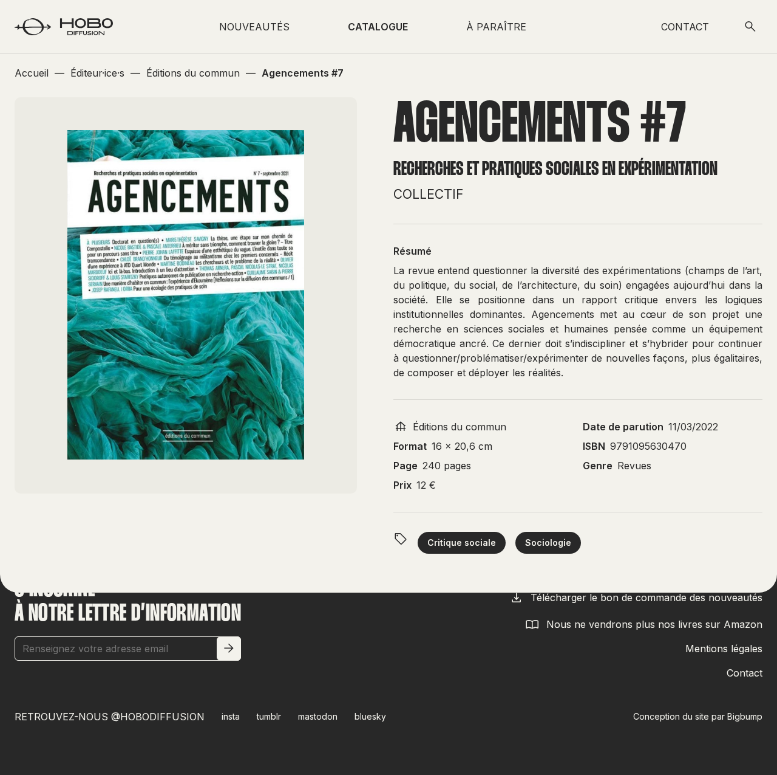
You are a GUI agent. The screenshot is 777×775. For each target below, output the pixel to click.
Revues (634, 466)
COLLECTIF (428, 194)
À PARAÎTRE (496, 27)
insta (231, 716)
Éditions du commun (459, 427)
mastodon (318, 716)
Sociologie (548, 542)
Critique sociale (461, 542)
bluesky (370, 716)
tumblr (269, 716)
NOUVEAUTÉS (254, 27)
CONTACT (685, 27)
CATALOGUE (378, 27)
